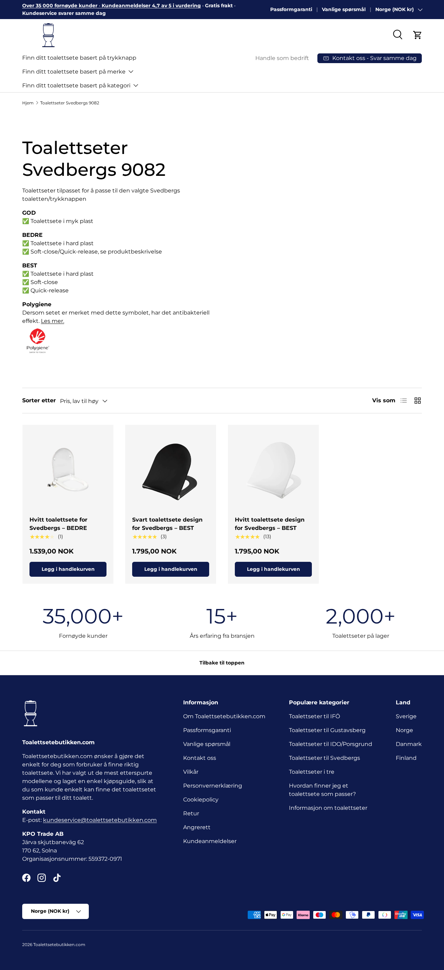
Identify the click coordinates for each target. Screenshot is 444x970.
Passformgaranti (291, 9)
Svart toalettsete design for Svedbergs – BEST (167, 523)
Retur (191, 813)
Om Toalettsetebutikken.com (224, 716)
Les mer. (52, 321)
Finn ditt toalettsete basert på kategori (76, 85)
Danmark (409, 744)
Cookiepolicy (201, 799)
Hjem (28, 102)
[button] (417, 35)
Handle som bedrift (282, 58)
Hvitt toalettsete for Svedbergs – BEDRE (58, 523)
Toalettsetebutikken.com (59, 944)
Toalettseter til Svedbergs (324, 758)
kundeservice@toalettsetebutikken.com (100, 820)
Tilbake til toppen (222, 663)
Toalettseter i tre (313, 772)
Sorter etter (39, 400)
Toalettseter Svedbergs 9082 (69, 102)
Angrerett (197, 827)
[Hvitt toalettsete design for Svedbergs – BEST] (273, 470)
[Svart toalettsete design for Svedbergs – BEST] (170, 470)
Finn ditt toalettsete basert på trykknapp (79, 57)
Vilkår (190, 772)
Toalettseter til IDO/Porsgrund (330, 744)
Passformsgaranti (207, 730)
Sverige (406, 716)
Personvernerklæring (212, 785)
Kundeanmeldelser (210, 841)
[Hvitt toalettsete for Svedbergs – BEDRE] (67, 470)
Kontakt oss (199, 758)
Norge (404, 730)
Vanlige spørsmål (344, 9)
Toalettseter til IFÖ (314, 716)
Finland (406, 758)
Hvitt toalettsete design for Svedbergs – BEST (270, 523)
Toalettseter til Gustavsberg (327, 730)
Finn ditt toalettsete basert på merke (74, 71)
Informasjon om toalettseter (328, 808)
